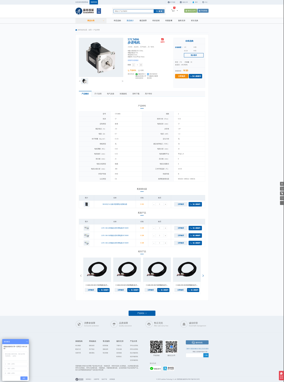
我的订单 (185, 2)
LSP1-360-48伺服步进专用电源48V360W (115, 228)
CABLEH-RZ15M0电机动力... (97, 285)
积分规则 (78, 345)
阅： (207, 351)
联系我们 (119, 356)
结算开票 (78, 353)
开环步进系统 (134, 345)
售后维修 (105, 353)
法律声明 (96, 379)
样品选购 (117, 20)
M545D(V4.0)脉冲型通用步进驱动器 (115, 204)
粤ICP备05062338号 (194, 379)
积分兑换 (194, 20)
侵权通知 (91, 353)
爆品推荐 (143, 20)
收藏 (142, 70)
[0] (173, 10)
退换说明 (105, 349)
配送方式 (78, 349)
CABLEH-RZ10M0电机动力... (127, 285)
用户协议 (91, 349)
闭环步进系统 (134, 349)
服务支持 (181, 20)
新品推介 (130, 20)
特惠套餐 (168, 20)
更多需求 (194, 55)
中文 (206, 2)
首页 (90, 30)
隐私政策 (91, 345)
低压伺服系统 (134, 356)
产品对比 (133, 70)
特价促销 (156, 20)
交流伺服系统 (134, 360)
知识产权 (104, 379)
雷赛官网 (94, 2)
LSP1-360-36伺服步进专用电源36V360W (115, 235)
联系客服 (105, 345)
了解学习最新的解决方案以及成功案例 (197, 348)
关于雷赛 (172, 2)
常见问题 (119, 349)
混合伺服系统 (134, 353)
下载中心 (119, 345)
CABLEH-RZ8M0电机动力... (187, 285)
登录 (196, 2)
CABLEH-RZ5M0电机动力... (157, 285)
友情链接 (112, 379)
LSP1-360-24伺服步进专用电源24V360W (115, 243)
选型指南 (119, 353)
